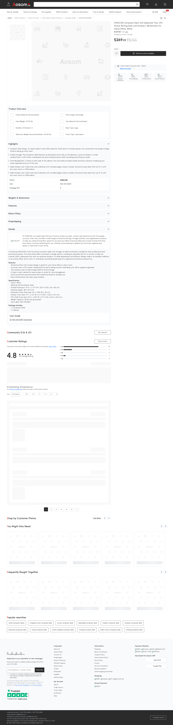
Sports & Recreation (80, 12)
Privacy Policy (37, 685)
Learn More (52, 346)
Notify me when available (144, 53)
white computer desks (16, 623)
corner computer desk (65, 623)
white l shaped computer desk (63, 630)
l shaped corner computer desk (41, 623)
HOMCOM (64, 180)
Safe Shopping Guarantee (104, 671)
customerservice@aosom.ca (16, 714)
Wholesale (57, 671)
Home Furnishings (30, 12)
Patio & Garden (13, 12)
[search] (137, 4)
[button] (59, 144)
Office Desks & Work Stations (52, 18)
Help (55, 696)
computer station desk (87, 630)
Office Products (62, 12)
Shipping (98, 649)
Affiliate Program (59, 663)
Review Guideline (100, 669)
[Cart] (165, 4)
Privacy (97, 663)
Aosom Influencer (60, 660)
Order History (58, 687)
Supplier (57, 674)
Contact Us (57, 655)
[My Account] (156, 4)
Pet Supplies (46, 12)
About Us (57, 649)
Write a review (102, 341)
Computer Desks (70, 18)
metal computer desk (39, 630)
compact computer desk (133, 623)
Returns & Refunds (101, 652)
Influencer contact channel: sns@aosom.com (22, 716)
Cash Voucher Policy (101, 657)
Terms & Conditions (101, 666)
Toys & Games (98, 12)
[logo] (21, 4)
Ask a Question (102, 332)
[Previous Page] (41, 509)
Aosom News (58, 652)
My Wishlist (57, 693)
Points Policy (99, 660)
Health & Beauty (115, 12)
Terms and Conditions (22, 685)
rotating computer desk (134, 630)
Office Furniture (33, 18)
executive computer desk (17, 630)
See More (97, 518)
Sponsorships (58, 677)
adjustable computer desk (87, 623)
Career (56, 669)
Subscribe (39, 670)
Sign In (56, 684)
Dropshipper (58, 657)
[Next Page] (77, 509)
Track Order (58, 690)
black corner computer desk (110, 630)
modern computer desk (110, 623)
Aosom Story (58, 666)
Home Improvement (134, 12)
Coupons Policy (100, 655)
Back (10, 18)
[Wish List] (147, 4)
